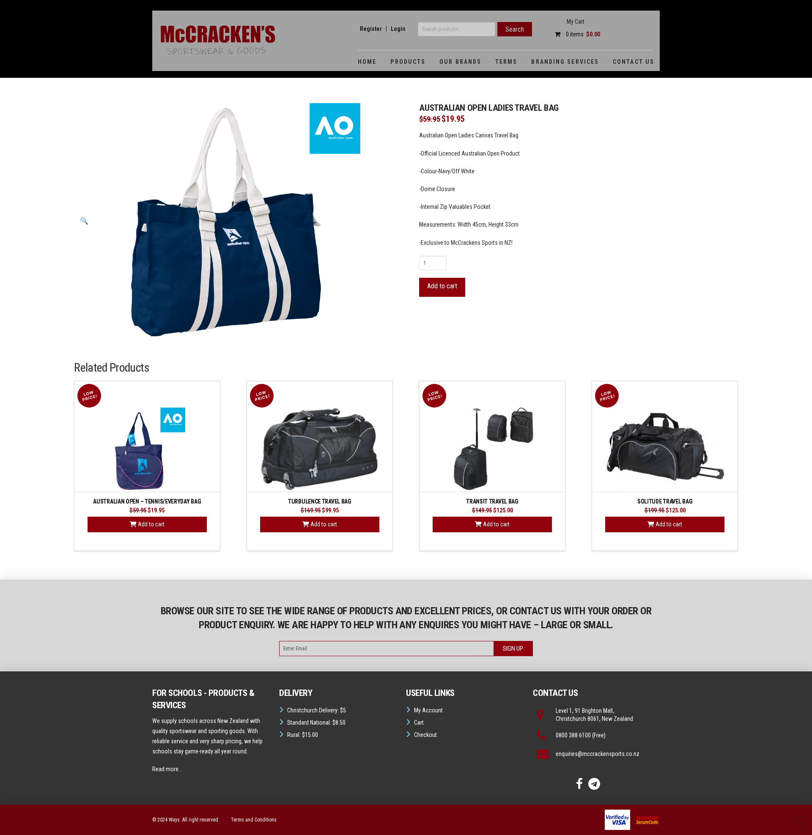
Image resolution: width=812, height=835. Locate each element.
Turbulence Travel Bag (319, 501)
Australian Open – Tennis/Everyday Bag (147, 501)
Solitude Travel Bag (664, 501)
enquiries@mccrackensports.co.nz (597, 753)
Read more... (167, 769)
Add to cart (442, 286)
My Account (428, 710)
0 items (582, 34)
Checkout (425, 734)
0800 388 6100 (573, 735)
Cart (419, 722)
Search (514, 29)
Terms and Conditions (254, 820)
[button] (84, 221)
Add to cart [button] (151, 524)
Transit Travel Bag (492, 501)
